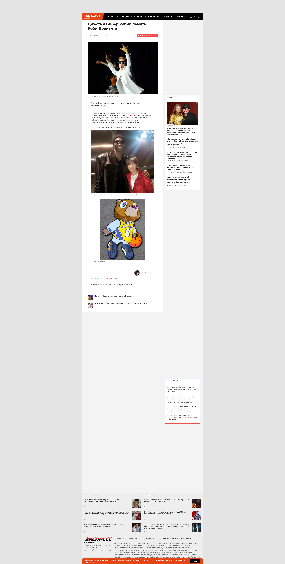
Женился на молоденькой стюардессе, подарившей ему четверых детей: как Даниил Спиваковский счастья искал (179, 180)
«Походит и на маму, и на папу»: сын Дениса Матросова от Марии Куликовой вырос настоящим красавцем (182, 155)
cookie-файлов (91, 562)
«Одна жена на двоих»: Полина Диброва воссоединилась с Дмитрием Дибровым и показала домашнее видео (181, 131)
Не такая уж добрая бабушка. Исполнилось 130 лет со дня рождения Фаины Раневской (166, 513)
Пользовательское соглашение (175, 539)
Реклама (133, 538)
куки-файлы (148, 539)
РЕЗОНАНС (137, 17)
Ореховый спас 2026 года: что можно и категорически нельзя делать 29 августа (166, 501)
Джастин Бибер (102, 279)
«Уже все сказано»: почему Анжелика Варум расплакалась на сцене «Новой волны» (102, 501)
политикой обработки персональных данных (149, 560)
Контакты (119, 538)
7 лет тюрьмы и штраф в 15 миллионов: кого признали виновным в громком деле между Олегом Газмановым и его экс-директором (167, 526)
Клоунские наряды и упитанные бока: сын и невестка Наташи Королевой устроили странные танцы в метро (107, 513)
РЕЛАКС (181, 17)
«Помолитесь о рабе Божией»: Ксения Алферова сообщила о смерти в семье (180, 167)
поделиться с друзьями (147, 35)
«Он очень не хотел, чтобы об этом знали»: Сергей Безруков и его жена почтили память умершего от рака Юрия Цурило (182, 142)
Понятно (195, 561)
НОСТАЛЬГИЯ (152, 17)
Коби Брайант (114, 279)
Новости (113, 17)
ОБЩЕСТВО (168, 17)
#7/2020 (93, 279)
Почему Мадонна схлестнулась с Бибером (114, 296)
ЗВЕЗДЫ (125, 17)
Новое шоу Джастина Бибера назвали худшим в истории (121, 303)
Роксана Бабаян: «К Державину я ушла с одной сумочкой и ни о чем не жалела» (103, 525)
